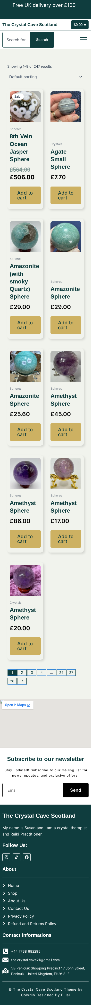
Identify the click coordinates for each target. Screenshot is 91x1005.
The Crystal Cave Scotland (30, 24)
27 (71, 672)
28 (12, 681)
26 (61, 672)
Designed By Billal (53, 995)
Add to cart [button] (25, 195)
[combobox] (16, 40)
